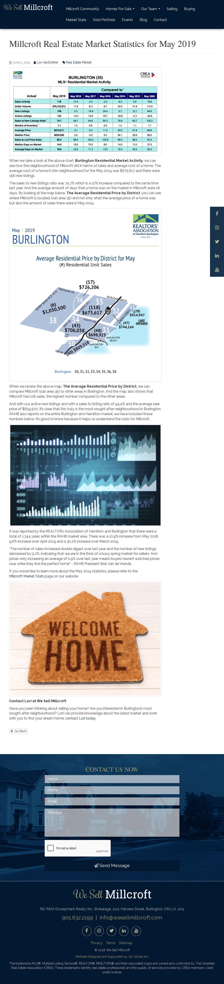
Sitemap (125, 943)
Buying (189, 9)
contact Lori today (80, 718)
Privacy (97, 943)
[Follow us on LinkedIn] (217, 256)
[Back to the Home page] (28, 7)
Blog (143, 20)
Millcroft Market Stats (27, 576)
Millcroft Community (82, 9)
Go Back (19, 731)
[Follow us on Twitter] (217, 242)
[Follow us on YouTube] (217, 270)
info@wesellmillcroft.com (131, 917)
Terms (111, 943)
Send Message (114, 865)
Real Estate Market (78, 62)
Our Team (151, 10)
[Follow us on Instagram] (217, 228)
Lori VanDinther (47, 62)
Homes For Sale (121, 10)
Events (127, 20)
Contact (160, 20)
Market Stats (76, 20)
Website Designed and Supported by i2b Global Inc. (112, 956)
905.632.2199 (77, 917)
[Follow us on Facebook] (217, 214)
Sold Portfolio (104, 20)
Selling (172, 9)
